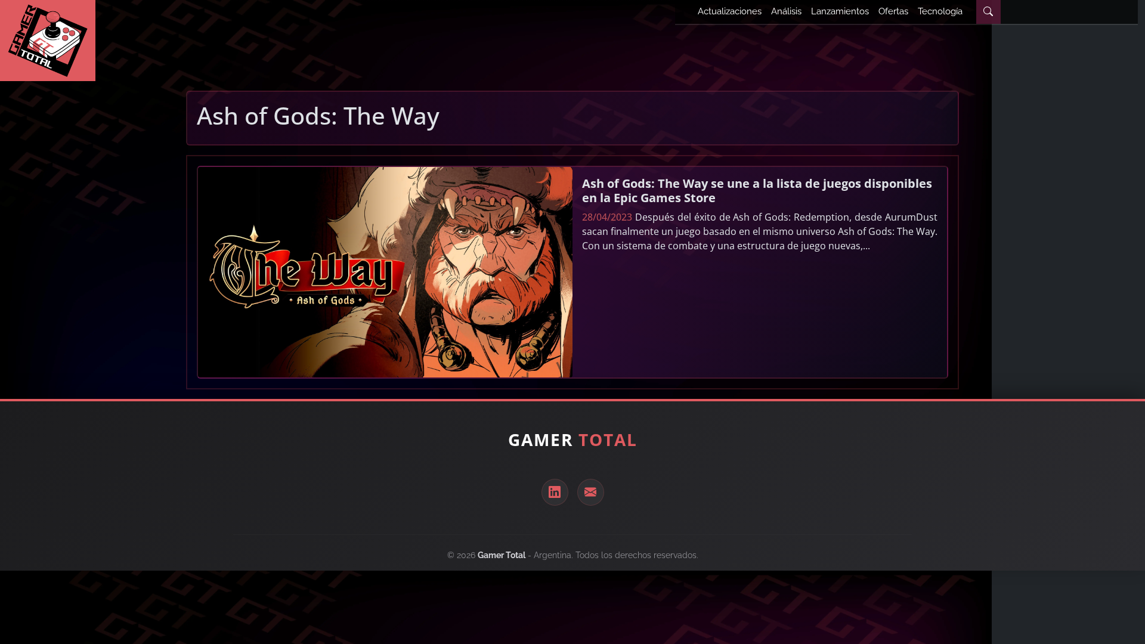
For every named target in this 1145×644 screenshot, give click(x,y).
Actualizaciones (730, 11)
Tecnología (940, 11)
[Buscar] (988, 12)
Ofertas (893, 11)
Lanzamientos (840, 11)
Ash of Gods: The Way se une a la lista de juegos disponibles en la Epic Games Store (757, 190)
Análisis (786, 11)
